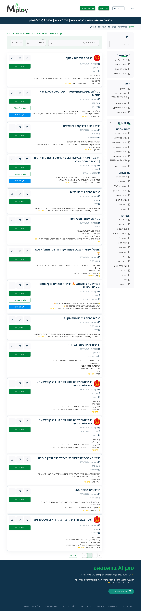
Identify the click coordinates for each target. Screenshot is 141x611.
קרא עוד (68, 83)
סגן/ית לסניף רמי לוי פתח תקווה (82, 318)
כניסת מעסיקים (86, 8)
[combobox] (75, 43)
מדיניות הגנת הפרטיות (116, 606)
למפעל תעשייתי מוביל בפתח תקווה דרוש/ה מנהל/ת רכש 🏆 (67, 251)
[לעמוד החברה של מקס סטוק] (97, 58)
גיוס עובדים (25, 606)
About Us (71, 606)
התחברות (117, 8)
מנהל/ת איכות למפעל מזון (85, 218)
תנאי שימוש (100, 606)
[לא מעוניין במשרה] (27, 58)
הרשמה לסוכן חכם (50, 606)
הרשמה (102, 8)
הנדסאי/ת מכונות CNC (87, 490)
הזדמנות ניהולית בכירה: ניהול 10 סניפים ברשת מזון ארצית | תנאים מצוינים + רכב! (67, 159)
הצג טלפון (18, 115)
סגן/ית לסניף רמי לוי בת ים (85, 192)
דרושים (131, 27)
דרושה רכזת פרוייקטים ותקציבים (81, 126)
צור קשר (89, 606)
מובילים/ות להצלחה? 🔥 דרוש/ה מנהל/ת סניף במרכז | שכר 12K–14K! (68, 285)
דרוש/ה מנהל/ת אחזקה (79, 58)
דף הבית (131, 8)
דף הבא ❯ (73, 555)
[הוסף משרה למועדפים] (19, 58)
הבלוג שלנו (36, 606)
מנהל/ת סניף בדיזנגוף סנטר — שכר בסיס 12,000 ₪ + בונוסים (70, 93)
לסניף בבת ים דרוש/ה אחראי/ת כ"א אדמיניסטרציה (63, 519)
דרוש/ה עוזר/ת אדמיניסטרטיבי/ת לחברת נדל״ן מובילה (69, 458)
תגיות (62, 606)
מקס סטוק (94, 71)
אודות (81, 606)
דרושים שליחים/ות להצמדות (84, 344)
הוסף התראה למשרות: (35, 33)
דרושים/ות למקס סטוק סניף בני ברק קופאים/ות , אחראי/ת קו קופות (64, 383)
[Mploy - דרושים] (17, 13)
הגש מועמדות (19, 66)
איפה (43, 39)
